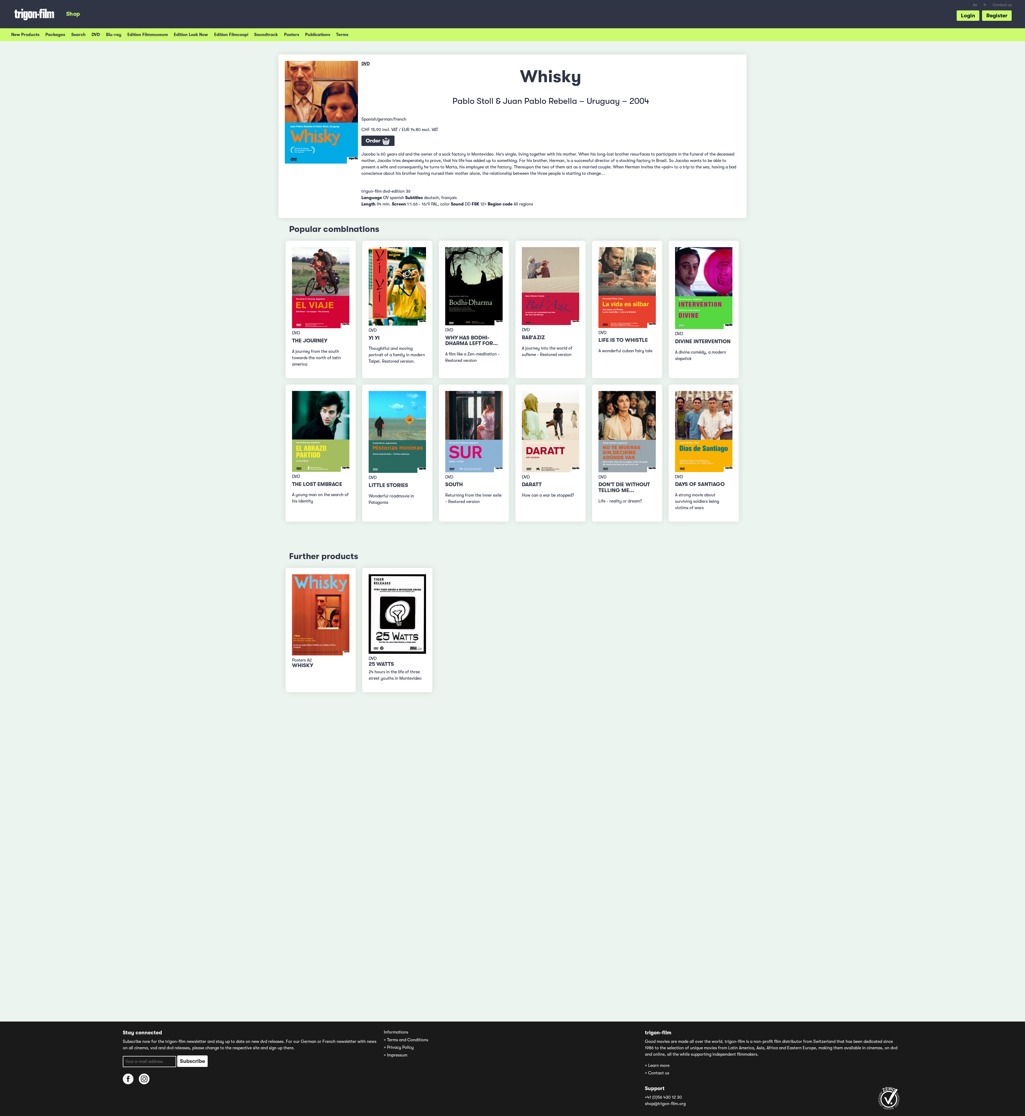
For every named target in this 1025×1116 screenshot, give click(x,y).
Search (78, 34)
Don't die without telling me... (624, 487)
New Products (25, 34)
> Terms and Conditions (406, 1040)
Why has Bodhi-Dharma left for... (471, 341)
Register (996, 16)
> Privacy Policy (399, 1047)
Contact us (1002, 5)
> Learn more (657, 1065)
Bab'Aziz (533, 337)
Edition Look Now (191, 34)
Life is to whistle (623, 340)
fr (985, 5)
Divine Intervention (703, 341)
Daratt (532, 484)
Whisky (302, 665)
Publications (317, 34)
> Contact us (657, 1073)
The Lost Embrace (317, 484)
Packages (55, 34)
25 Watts (381, 664)
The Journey (309, 341)
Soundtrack (266, 34)
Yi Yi (374, 338)
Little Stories (388, 485)
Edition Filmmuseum (147, 34)
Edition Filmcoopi (231, 34)
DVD (96, 34)
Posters (291, 34)
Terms (342, 34)
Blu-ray (113, 34)
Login (968, 16)
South (454, 484)
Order (374, 141)
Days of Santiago (700, 484)
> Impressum (395, 1055)
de (975, 5)
